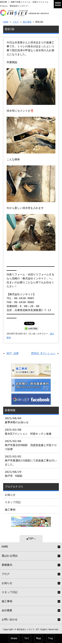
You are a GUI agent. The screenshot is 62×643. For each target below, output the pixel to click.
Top (50, 638)
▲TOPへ (31, 538)
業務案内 (7, 564)
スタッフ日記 (13, 502)
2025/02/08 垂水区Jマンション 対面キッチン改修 (28, 431)
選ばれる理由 (10, 555)
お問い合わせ (10, 619)
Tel (26, 638)
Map (38, 638)
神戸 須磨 (12, 353)
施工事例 (27, 22)
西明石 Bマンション (43, 353)
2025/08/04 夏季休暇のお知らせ (17, 420)
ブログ (15, 22)
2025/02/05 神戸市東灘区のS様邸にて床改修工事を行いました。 (31, 460)
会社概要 (7, 610)
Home (14, 638)
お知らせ (10, 494)
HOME (5, 22)
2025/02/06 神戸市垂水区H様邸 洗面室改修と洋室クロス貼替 (31, 445)
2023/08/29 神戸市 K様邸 (13, 473)
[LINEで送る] (31, 328)
